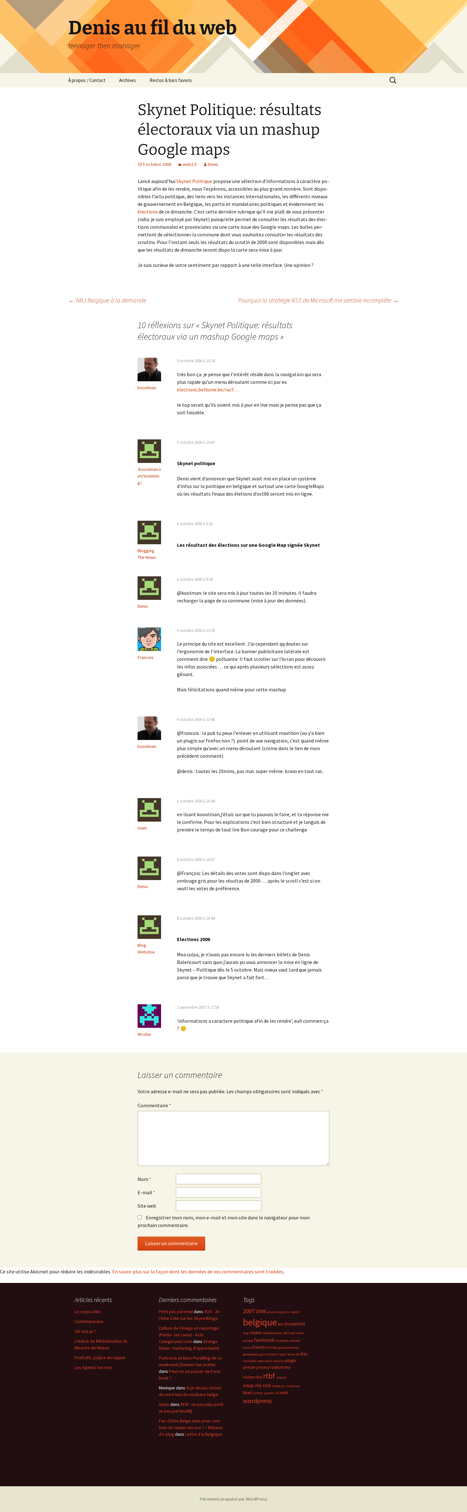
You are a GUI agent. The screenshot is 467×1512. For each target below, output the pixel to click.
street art (278, 1386)
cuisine (255, 1332)
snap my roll (257, 1385)
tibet (247, 1392)
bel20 (295, 1312)
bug (245, 1333)
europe (248, 1341)
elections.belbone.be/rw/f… (208, 389)
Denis (213, 164)
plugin (290, 1360)
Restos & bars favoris (171, 80)
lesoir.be (294, 1354)
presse (249, 1367)
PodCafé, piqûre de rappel (100, 1357)
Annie (164, 1404)
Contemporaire (89, 1321)
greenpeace (251, 1354)
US (277, 1393)
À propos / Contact (86, 80)
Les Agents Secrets (93, 1367)
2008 (260, 1311)
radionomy (280, 1367)
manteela (249, 1361)
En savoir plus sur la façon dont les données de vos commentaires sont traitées (197, 1271)
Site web (147, 1206)
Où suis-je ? (85, 1331)
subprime (293, 1386)
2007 (248, 1311)
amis (287, 1312)
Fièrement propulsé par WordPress (233, 1499)
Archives (127, 80)
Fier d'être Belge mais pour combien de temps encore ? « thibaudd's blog (191, 1427)
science (281, 1377)
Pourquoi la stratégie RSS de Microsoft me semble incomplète (318, 300)
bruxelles (295, 1323)
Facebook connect (288, 1341)
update (269, 1393)
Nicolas (144, 1034)
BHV (281, 1324)
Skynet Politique (194, 181)
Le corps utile (87, 1311)
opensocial (264, 1361)
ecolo (299, 1333)
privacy (262, 1367)
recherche (252, 1377)
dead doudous (273, 1333)
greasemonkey (289, 1348)
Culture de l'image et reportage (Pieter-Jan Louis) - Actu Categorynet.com (189, 1334)
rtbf (269, 1376)
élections (148, 211)
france (247, 1348)
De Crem (289, 1333)
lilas (304, 1354)
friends (259, 1347)
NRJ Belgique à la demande (107, 300)
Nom (145, 1179)
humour (272, 1354)
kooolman (147, 387)
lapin (283, 1354)
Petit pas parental (176, 1311)
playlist (278, 1361)
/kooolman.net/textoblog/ (149, 475)
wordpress (257, 1401)
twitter (258, 1393)
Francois (146, 657)
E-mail (146, 1192)
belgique (260, 1322)
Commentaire (154, 1105)
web (284, 1392)
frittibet (272, 1348)
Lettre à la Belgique (203, 1434)
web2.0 (189, 164)
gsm (263, 1354)
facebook (264, 1340)
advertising (275, 1312)
